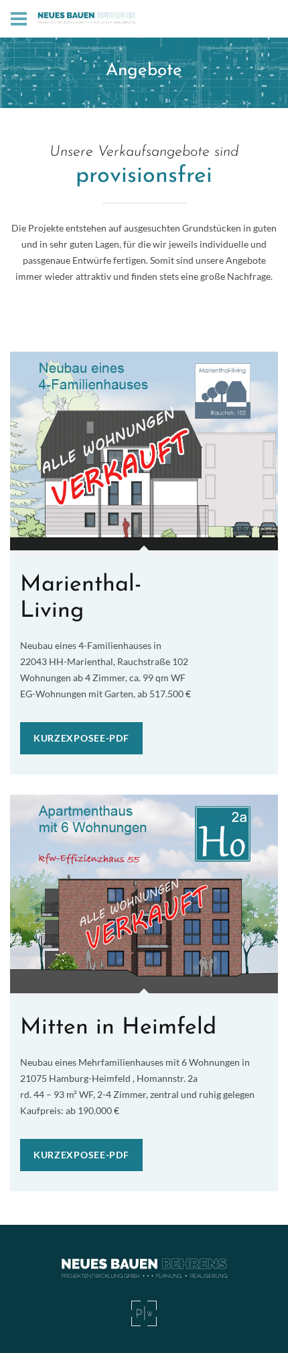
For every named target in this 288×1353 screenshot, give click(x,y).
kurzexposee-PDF (81, 1154)
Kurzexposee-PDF (81, 738)
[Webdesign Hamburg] (144, 1313)
